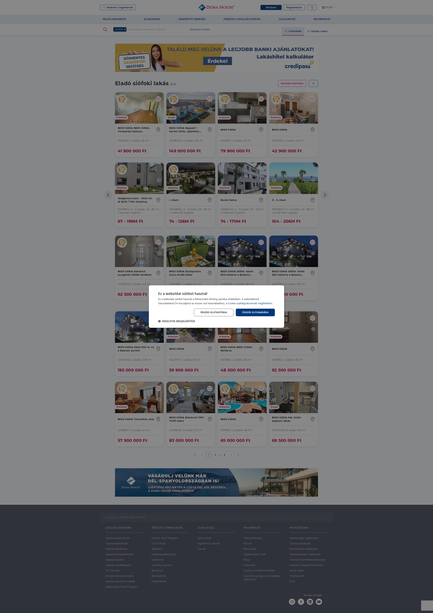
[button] (176, 321)
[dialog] (216, 306)
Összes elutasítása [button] (213, 312)
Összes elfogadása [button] (255, 312)
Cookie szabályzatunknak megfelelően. (250, 303)
